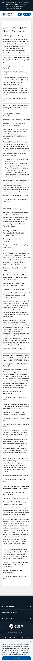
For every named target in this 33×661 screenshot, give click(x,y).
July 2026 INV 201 (20, 6)
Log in (28, 14)
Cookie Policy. (21, 654)
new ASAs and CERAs (12, 4)
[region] (16, 650)
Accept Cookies (16, 658)
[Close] (31, 642)
